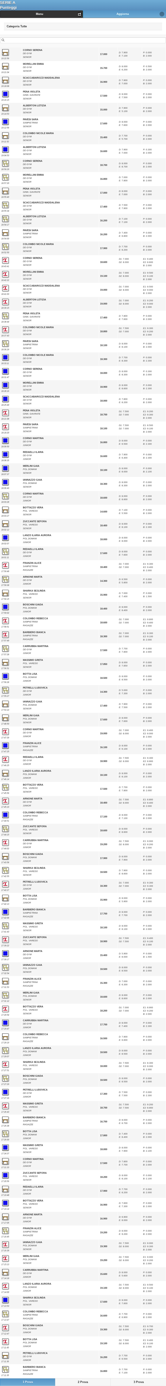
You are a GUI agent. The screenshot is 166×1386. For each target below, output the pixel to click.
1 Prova (28, 1382)
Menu (39, 14)
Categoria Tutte (20, 25)
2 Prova (83, 1382)
